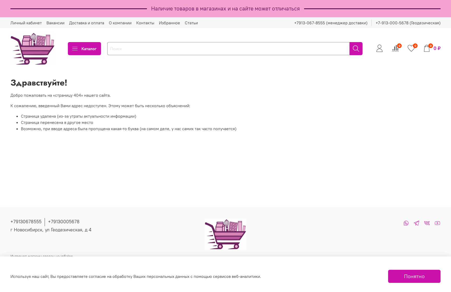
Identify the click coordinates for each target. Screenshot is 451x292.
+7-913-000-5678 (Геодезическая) (408, 22)
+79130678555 (25, 222)
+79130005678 (64, 222)
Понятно (414, 276)
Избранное (169, 22)
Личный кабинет (26, 22)
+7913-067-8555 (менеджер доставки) (330, 22)
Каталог (89, 48)
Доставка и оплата (86, 22)
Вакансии (55, 22)
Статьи (191, 22)
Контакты (145, 22)
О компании (120, 22)
